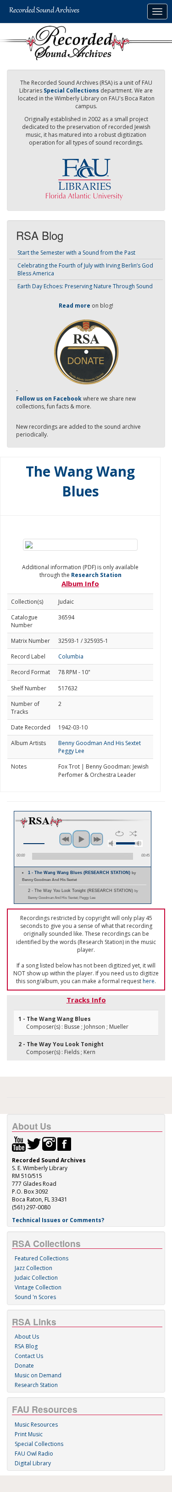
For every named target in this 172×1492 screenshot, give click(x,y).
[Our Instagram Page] (49, 1143)
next (96, 839)
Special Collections (39, 1444)
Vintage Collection (38, 1287)
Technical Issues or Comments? (58, 1220)
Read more (74, 305)
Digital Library (33, 1463)
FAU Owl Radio (34, 1453)
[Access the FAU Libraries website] (86, 176)
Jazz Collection (33, 1268)
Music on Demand (38, 1375)
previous (65, 839)
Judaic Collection (36, 1278)
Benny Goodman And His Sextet (99, 743)
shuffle (133, 833)
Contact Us (29, 1356)
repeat (119, 833)
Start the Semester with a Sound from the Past (76, 252)
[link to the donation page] (86, 352)
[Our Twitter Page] (34, 1143)
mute (112, 843)
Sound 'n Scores (35, 1297)
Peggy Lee (71, 751)
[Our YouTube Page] (19, 1143)
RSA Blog (26, 1346)
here (149, 981)
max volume (138, 843)
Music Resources (36, 1424)
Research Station (96, 575)
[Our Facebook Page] (64, 1143)
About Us (27, 1336)
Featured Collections (41, 1258)
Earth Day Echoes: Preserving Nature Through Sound (85, 286)
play (81, 839)
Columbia (70, 656)
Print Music (29, 1434)
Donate (24, 1366)
